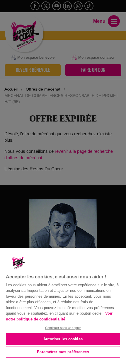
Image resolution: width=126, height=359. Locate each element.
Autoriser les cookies (63, 339)
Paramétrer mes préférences (63, 352)
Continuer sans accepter (63, 327)
